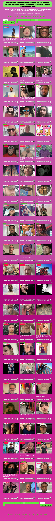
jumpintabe (38, 84)
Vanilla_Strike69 (23, 441)
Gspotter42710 (39, 461)
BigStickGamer (39, 421)
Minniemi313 (38, 25)
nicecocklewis (22, 401)
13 (21, 502)
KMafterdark (22, 362)
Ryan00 (37, 382)
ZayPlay (21, 223)
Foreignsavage (6, 480)
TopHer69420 (22, 302)
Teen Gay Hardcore (43, 16)
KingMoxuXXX (22, 25)
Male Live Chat (28, 16)
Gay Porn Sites (36, 16)
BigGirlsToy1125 (39, 243)
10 (14, 502)
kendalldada (38, 282)
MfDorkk (21, 144)
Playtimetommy (39, 342)
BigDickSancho (39, 401)
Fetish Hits (25, 517)
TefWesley (5, 441)
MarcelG (21, 480)
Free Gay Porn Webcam (19, 16)
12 (19, 502)
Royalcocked (5, 223)
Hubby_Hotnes (39, 144)
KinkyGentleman (6, 421)
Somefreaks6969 (6, 184)
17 (31, 502)
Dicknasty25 (5, 342)
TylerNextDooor (6, 163)
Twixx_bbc (38, 480)
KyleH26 (21, 382)
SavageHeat (5, 461)
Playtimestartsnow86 (40, 163)
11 (17, 502)
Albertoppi (22, 243)
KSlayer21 (38, 124)
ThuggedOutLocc (23, 461)
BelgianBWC (22, 65)
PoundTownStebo (39, 65)
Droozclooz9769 (39, 263)
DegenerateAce (6, 25)
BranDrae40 (38, 362)
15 (26, 502)
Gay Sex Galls (10, 16)
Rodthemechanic (6, 302)
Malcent (37, 203)
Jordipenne (38, 322)
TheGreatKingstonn (23, 163)
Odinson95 (5, 65)
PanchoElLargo (39, 441)
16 (28, 502)
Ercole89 (5, 124)
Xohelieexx (5, 84)
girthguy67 (22, 322)
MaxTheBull (5, 263)
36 (37, 502)
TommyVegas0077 (6, 382)
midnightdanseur (6, 282)
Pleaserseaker (22, 421)
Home (5, 20)
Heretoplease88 (23, 282)
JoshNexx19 (22, 342)
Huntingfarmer (22, 124)
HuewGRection (22, 184)
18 (33, 502)
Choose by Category (8, 22)
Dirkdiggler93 (6, 144)
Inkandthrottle (22, 84)
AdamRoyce (5, 362)
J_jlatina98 (5, 203)
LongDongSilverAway (40, 104)
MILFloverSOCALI (6, 243)
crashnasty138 (6, 104)
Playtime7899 (38, 184)
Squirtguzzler (38, 302)
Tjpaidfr (37, 223)
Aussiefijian (22, 104)
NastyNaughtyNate (23, 203)
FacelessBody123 (6, 401)
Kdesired (21, 263)
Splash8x (5, 322)
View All (5, 502)
